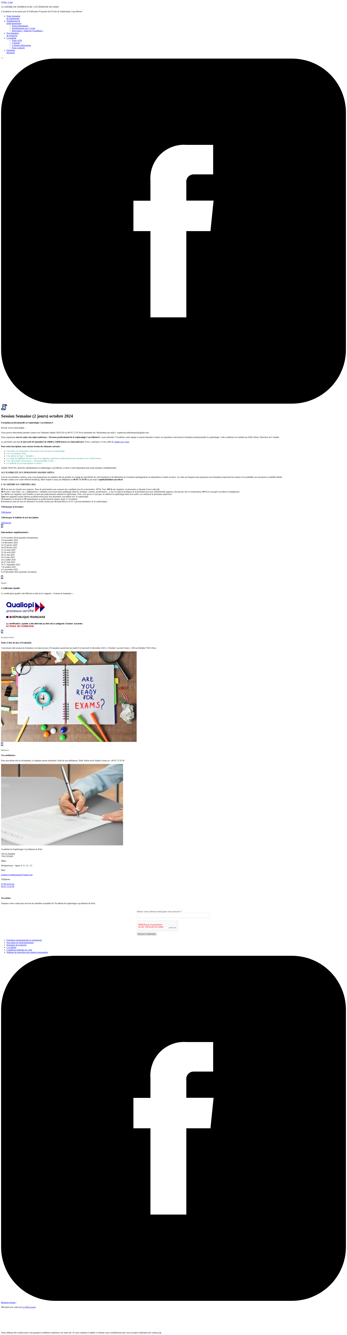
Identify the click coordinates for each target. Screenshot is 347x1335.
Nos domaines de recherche (13, 34)
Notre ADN (17, 40)
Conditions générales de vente (19, 950)
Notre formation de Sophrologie (13, 17)
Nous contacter (18, 48)
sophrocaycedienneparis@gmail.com (17, 875)
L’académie (11, 38)
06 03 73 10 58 (7, 886)
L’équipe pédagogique (21, 45)
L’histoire (16, 43)
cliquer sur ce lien (121, 442)
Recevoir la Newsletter (147, 934)
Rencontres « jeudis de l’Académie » (27, 31)
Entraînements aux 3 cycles (23, 28)
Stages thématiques (20, 26)
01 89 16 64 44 (7, 884)
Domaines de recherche (17, 945)
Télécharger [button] (6, 512)
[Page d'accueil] (7, 2)
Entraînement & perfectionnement (14, 22)
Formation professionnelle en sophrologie (24, 940)
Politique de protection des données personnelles (27, 952)
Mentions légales (8, 1302)
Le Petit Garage (29, 1307)
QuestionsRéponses (11, 51)
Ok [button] (160, 1332)
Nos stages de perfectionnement (20, 942)
